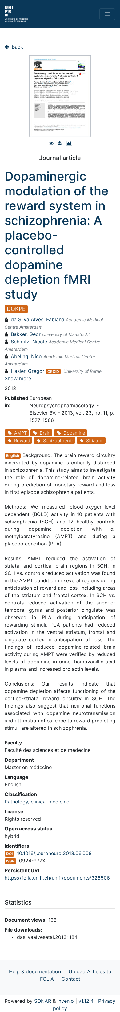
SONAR (42, 1001)
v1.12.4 (86, 1001)
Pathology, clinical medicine (37, 802)
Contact (71, 979)
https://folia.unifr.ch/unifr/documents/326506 (57, 878)
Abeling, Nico (26, 356)
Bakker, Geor (26, 334)
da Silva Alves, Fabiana (37, 319)
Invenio (65, 1001)
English (12, 455)
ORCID (53, 371)
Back (16, 47)
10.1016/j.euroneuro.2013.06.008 (54, 853)
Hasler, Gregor (27, 371)
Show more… (20, 378)
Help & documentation (35, 971)
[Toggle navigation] (107, 14)
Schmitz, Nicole (29, 341)
